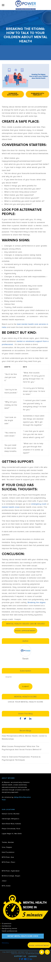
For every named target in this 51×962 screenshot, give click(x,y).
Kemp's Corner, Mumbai (11, 814)
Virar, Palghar (7, 847)
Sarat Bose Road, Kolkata (11, 824)
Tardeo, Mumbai (8, 842)
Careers (32, 956)
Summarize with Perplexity (37, 94)
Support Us (20, 956)
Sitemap (37, 953)
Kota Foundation (8, 852)
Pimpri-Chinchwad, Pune (11, 828)
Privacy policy (33, 952)
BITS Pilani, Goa (8, 857)
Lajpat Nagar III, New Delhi (12, 833)
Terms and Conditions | (18, 953)
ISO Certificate (30, 953)
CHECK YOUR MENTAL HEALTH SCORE (25, 702)
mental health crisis (10, 507)
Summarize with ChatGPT (13, 94)
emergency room (39, 504)
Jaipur (4, 881)
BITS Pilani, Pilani (8, 862)
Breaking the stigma (36, 602)
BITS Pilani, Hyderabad (10, 871)
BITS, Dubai (6, 886)
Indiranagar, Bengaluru (10, 819)
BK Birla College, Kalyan (11, 876)
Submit (25, 686)
